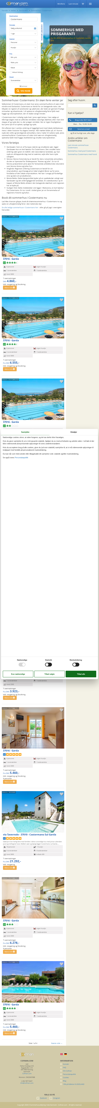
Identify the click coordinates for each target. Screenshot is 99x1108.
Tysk (65, 1054)
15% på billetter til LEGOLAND (73, 1084)
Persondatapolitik (69, 1074)
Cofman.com (27, 1074)
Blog (64, 1081)
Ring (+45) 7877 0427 (83, 120)
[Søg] (94, 105)
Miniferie (61, 4)
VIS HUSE (24, 90)
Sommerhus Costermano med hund (82, 154)
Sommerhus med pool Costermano (82, 151)
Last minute (73, 4)
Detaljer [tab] (74, 432)
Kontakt (66, 1064)
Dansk (61, 1054)
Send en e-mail (84, 129)
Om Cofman (67, 1071)
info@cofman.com (26, 1083)
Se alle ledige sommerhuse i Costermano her (20, 207)
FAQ (64, 1067)
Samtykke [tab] (25, 432)
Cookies (66, 1077)
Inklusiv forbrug (17, 72)
